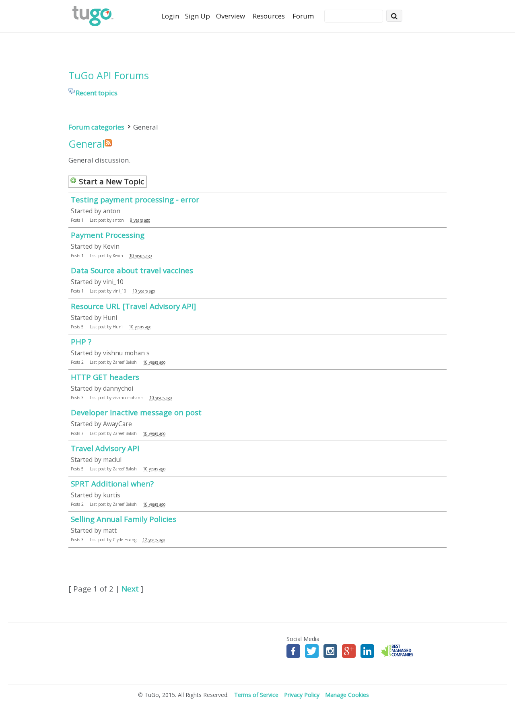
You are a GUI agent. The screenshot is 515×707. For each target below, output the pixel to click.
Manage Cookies (347, 695)
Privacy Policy (301, 695)
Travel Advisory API (105, 448)
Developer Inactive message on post (136, 412)
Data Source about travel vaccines (132, 270)
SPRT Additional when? (112, 483)
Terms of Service (256, 695)
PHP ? (81, 341)
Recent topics (96, 92)
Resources (269, 16)
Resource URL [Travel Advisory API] (133, 306)
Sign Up (197, 16)
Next (130, 588)
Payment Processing (107, 235)
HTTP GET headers (105, 377)
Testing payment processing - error (135, 199)
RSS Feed (108, 142)
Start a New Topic (111, 181)
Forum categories (96, 127)
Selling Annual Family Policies (123, 519)
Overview (230, 16)
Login (170, 16)
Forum (303, 16)
